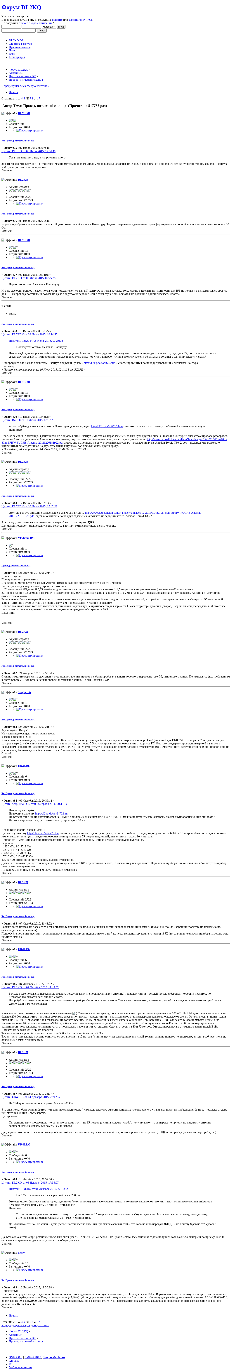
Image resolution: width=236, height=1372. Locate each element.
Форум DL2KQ (21, 7)
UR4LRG (24, 766)
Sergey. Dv (24, 692)
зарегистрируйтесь (80, 19)
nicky (21, 1252)
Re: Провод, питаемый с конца (17, 140)
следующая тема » (38, 85)
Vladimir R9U (27, 538)
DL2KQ (23, 179)
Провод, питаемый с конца (15, 565)
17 (38, 98)
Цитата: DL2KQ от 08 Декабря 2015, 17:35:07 (30, 1182)
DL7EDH (24, 113)
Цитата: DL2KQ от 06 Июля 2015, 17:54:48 (28, 151)
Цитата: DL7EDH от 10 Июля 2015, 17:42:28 (29, 506)
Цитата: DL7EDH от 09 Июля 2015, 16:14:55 (29, 334)
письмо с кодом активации (36, 23)
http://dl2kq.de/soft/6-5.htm (99, 362)
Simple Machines (54, 1357)
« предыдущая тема (13, 85)
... (19, 98)
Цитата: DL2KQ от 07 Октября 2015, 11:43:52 (30, 987)
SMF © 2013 (33, 1357)
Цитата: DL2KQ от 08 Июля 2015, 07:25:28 (28, 278)
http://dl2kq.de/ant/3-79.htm (51, 813)
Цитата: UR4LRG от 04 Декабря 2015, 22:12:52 (30, 1097)
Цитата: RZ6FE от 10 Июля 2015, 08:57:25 (27, 420)
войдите (57, 19)
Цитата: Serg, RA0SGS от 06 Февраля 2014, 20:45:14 (34, 803)
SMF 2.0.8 (15, 1357)
